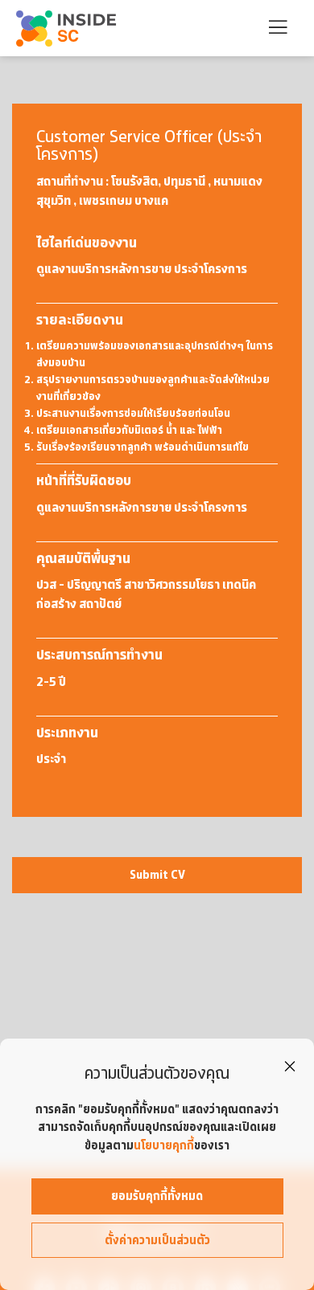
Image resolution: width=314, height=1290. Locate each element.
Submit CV (157, 874)
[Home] (67, 28)
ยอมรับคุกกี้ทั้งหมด (157, 1196)
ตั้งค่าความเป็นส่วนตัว (157, 1240)
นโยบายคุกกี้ (164, 1145)
